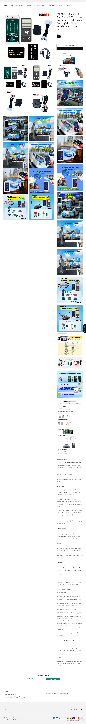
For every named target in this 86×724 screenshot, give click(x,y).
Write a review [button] (53, 679)
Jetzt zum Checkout (70, 48)
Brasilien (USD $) (6, 719)
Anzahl (58, 39)
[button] (77, 5)
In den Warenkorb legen (70, 45)
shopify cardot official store (73, 720)
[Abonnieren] (22, 709)
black (59, 36)
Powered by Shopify (80, 720)
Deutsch (14, 719)
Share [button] (59, 668)
